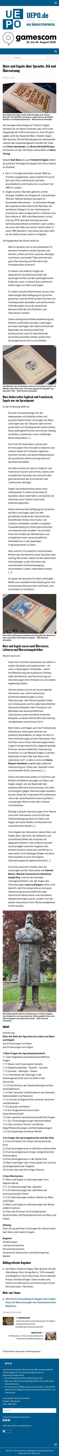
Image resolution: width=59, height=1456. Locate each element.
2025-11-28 (9, 77)
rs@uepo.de (15, 1401)
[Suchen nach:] (29, 57)
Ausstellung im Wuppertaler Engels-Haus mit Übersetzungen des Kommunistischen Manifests (30, 1302)
